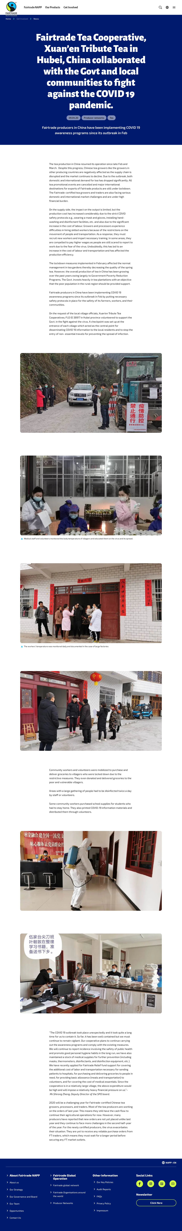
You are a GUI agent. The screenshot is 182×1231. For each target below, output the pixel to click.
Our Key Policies (105, 1182)
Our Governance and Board (23, 1196)
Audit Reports (104, 1189)
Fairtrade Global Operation (64, 1177)
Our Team (14, 1203)
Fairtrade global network (66, 1185)
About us (14, 1182)
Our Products (52, 7)
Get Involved (71, 7)
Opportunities (17, 1210)
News (36, 19)
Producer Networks (63, 1203)
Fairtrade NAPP (33, 7)
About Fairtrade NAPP (25, 1175)
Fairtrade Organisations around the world (69, 1194)
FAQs (99, 1196)
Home (8, 19)
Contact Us (15, 1217)
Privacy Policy (104, 1203)
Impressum (102, 1210)
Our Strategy (16, 1189)
